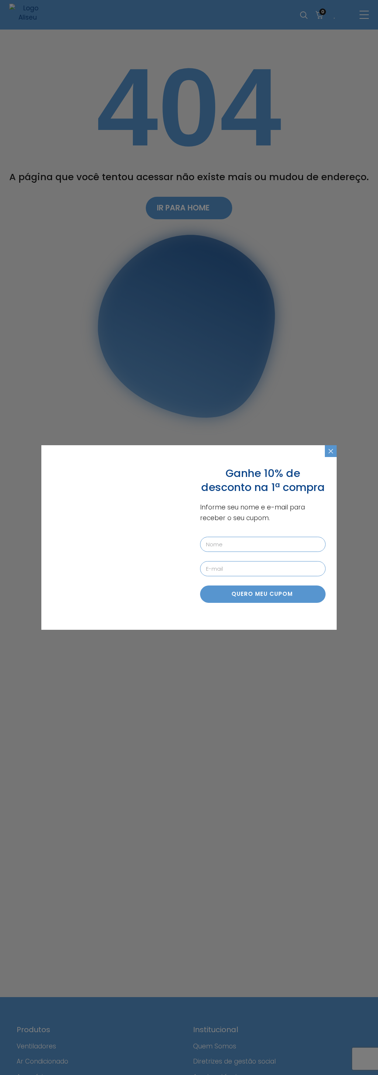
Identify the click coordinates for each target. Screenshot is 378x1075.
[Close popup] (331, 451)
